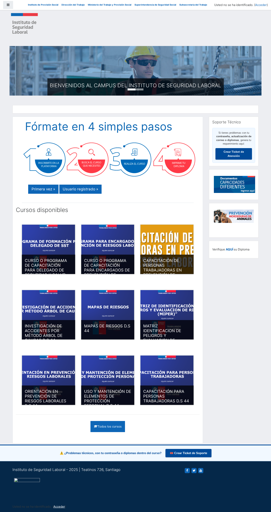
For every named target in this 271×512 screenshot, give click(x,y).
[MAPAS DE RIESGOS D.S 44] (108, 314)
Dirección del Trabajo (73, 4)
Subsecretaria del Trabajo (193, 4)
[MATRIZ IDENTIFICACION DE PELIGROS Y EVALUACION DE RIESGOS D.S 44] (167, 314)
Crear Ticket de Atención (234, 153)
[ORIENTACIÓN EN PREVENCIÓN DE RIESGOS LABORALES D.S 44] (48, 380)
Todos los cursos (110, 426)
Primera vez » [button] (43, 189)
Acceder (261, 5)
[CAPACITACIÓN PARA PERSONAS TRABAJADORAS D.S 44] (167, 380)
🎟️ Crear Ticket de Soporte (188, 453)
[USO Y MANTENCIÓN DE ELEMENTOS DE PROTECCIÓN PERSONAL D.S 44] (108, 380)
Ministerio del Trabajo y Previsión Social (109, 4)
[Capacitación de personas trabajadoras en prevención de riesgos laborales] (167, 249)
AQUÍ (229, 249)
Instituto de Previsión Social (43, 4)
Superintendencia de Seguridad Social (155, 4)
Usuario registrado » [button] (80, 189)
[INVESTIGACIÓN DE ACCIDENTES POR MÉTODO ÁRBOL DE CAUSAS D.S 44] (48, 314)
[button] (262, 492)
